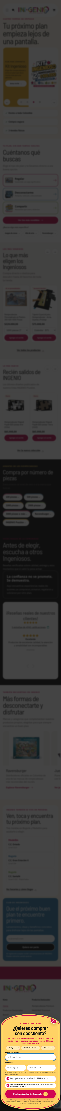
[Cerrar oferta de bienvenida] (54, 1020)
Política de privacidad (16, 1101)
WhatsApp (9, 1062)
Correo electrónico (12, 1052)
